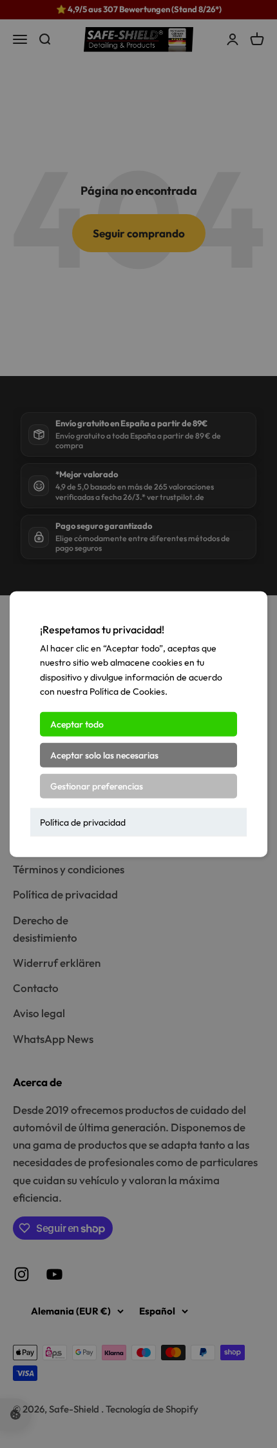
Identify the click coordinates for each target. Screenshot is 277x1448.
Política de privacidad (83, 822)
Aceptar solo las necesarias (104, 754)
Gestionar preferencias (96, 785)
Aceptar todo (77, 723)
